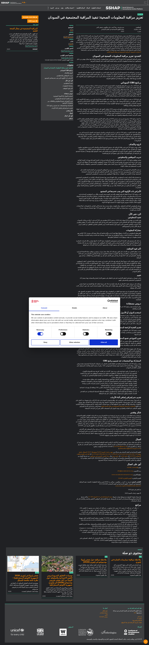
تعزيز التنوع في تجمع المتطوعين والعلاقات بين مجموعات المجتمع (60, 102)
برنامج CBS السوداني (66, 70)
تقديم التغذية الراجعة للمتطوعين (64, 98)
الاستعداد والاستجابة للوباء (67, 58)
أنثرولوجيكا (95, 452)
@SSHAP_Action (132, 467)
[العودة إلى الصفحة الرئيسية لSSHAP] (11, 2)
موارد (62, 8)
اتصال (71, 113)
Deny (45, 342)
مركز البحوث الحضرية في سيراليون (99, 456)
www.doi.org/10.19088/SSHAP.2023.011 (128, 486)
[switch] (63, 334)
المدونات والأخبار (69, 8)
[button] (75, 7)
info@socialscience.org (125, 471)
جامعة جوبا (116, 456)
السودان (71, 44)
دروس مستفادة (68, 93)
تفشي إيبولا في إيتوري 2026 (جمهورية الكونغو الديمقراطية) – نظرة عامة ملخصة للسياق (25, 577)
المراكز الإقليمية (81, 8)
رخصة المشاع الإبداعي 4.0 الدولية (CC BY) (100, 497)
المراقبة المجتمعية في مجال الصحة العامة (24, 29)
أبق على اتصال (68, 116)
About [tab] (105, 308)
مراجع (71, 118)
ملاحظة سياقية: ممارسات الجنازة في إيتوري (126, 560)
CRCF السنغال (87, 452)
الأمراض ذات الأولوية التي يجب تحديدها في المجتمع (59, 78)
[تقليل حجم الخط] (25, 2)
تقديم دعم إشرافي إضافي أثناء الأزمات (62, 108)
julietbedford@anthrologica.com (130, 448)
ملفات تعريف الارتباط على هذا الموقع (131, 622)
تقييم (71, 91)
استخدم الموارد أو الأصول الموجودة (63, 96)
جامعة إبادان (124, 456)
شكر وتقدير (69, 110)
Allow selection (74, 342)
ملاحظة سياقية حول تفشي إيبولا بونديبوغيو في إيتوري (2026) (94, 560)
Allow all (104, 342)
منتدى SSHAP (103, 617)
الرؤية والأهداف (68, 73)
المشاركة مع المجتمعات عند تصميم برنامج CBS (60, 105)
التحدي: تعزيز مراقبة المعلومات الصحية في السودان (58, 68)
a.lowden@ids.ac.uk (120, 446)
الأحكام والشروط (137, 620)
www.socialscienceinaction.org (122, 474)
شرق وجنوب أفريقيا (68, 37)
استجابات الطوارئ (96, 8)
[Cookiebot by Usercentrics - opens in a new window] (109, 301)
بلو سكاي (105, 611)
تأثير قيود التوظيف (68, 88)
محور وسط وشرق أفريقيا (67, 51)
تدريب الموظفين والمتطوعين (65, 75)
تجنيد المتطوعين (68, 83)
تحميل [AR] (32, 21)
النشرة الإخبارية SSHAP (125, 478)
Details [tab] (74, 308)
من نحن (57, 8)
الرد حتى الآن (69, 80)
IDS (135, 613)
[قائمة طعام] (145, 2)
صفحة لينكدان (104, 613)
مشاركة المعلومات (68, 86)
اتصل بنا (139, 618)
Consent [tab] (44, 308)
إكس (106, 615)
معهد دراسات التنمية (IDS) (105, 452)
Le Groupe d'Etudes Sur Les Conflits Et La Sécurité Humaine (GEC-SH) (115, 454)
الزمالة (88, 8)
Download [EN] (29, 17)
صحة (72, 30)
